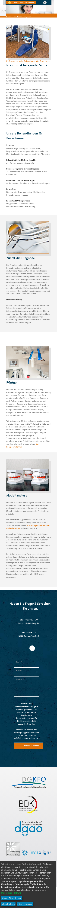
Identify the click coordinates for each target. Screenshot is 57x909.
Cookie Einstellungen (11, 898)
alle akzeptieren (24, 903)
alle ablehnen (8, 903)
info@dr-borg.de (32, 623)
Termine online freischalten (23, 2)
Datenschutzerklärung (25, 706)
